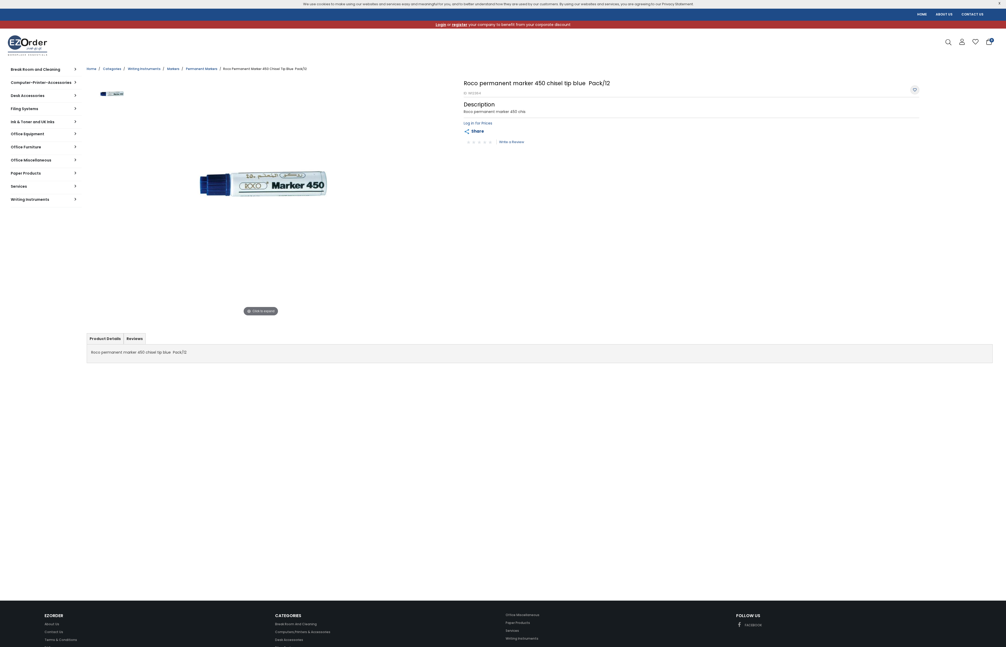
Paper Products (518, 623)
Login (441, 24)
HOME (922, 14)
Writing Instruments (144, 69)
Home (91, 69)
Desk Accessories (289, 640)
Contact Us (54, 632)
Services (512, 630)
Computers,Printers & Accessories (302, 632)
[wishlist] (975, 42)
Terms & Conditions (61, 640)
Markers (173, 69)
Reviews (135, 338)
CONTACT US (972, 14)
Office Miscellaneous (522, 615)
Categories (112, 69)
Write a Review (511, 141)
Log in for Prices (478, 123)
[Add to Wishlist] (914, 89)
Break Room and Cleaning (296, 624)
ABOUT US (944, 14)
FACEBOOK (753, 625)
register (459, 24)
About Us (52, 624)
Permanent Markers (201, 69)
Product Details (105, 340)
